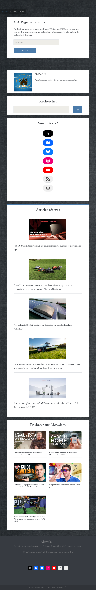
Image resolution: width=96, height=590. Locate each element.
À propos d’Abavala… (31, 546)
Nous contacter (74, 546)
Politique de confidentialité (54, 546)
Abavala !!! (48, 542)
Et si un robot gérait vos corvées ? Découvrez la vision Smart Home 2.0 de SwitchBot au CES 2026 (46, 405)
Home (5, 11)
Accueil (17, 546)
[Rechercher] (77, 109)
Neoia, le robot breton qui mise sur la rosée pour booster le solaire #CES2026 (43, 327)
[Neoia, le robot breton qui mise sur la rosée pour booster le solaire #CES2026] (47, 309)
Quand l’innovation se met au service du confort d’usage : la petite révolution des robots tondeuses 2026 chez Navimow (43, 287)
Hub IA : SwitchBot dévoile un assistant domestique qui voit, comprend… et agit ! (47, 248)
